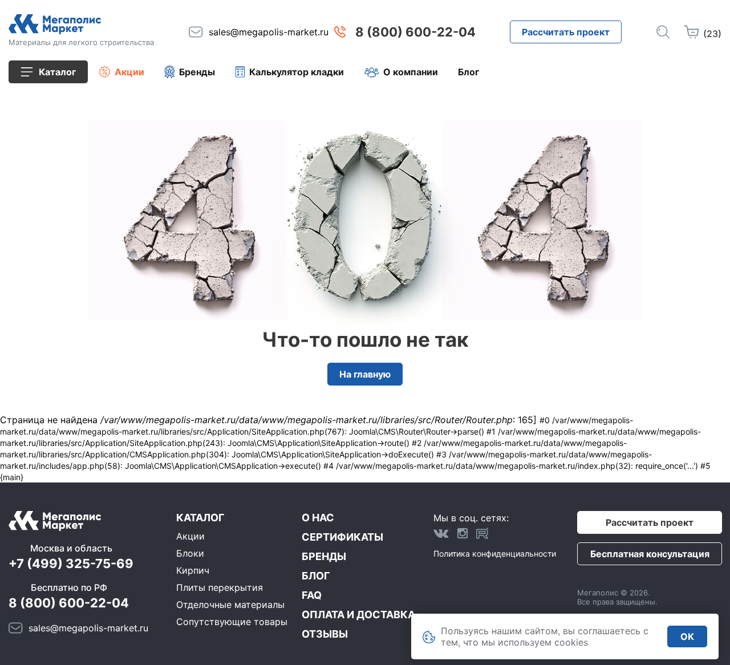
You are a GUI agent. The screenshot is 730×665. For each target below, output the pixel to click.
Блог (468, 72)
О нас (318, 518)
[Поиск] (663, 32)
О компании (410, 72)
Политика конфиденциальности (494, 553)
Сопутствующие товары (231, 621)
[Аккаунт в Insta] (462, 533)
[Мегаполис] (81, 24)
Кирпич (192, 570)
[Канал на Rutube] (482, 533)
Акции (129, 72)
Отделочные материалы (230, 604)
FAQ (312, 595)
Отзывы (325, 634)
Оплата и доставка (358, 615)
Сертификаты (342, 537)
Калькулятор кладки (296, 72)
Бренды (197, 72)
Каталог (200, 518)
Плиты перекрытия (219, 587)
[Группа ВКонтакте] (441, 533)
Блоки (190, 553)
